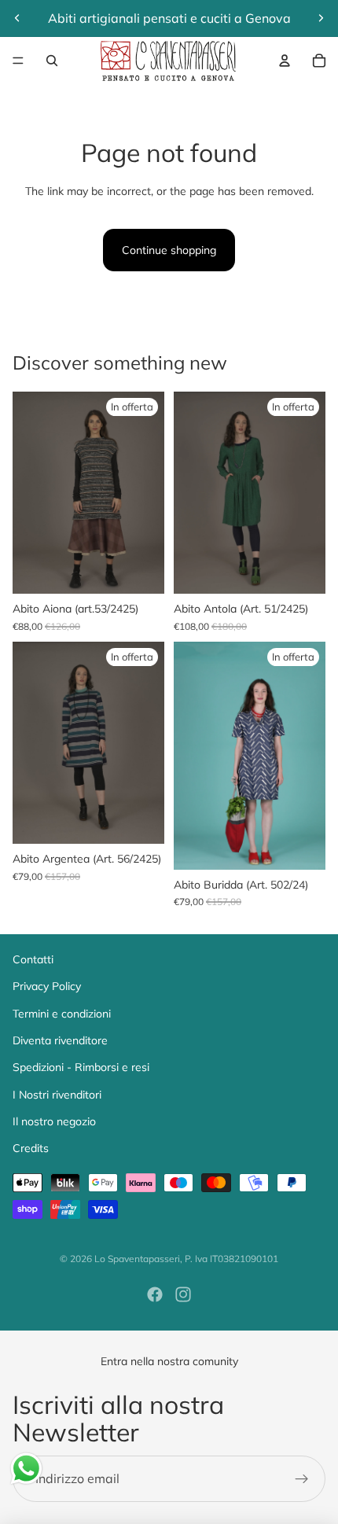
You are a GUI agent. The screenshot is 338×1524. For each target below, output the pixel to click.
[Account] (284, 60)
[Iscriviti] (301, 1479)
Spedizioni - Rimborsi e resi (81, 1067)
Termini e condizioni (62, 1014)
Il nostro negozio (54, 1121)
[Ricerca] (52, 60)
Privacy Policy (47, 986)
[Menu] (18, 60)
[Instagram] (183, 1294)
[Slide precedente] (17, 18)
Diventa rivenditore (60, 1040)
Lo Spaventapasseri (137, 1258)
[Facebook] (154, 1294)
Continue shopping (169, 250)
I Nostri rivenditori (57, 1095)
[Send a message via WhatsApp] (26, 1468)
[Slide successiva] (320, 18)
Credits (31, 1148)
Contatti (33, 959)
